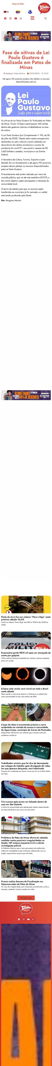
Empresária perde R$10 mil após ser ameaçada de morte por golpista (26, 654)
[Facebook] (5, 18)
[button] (46, 18)
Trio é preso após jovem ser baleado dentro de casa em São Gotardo (24, 803)
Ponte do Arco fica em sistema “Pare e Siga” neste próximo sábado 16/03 (26, 618)
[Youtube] (15, 18)
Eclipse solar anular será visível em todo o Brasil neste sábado (24, 690)
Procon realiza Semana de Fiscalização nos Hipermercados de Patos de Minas (22, 883)
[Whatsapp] (21, 18)
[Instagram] (10, 18)
